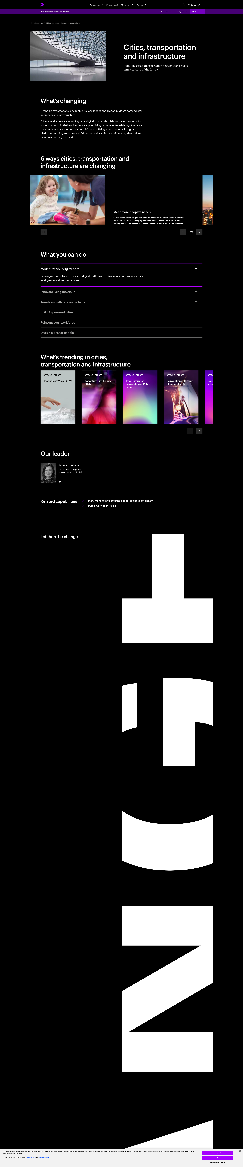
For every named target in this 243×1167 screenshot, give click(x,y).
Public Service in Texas (102, 505)
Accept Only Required (217, 1158)
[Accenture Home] (48, 5)
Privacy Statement (44, 1157)
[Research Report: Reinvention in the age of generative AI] (181, 397)
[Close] (240, 1151)
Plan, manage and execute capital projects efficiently (120, 500)
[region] (121, 1158)
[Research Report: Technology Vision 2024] (58, 397)
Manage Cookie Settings (217, 1162)
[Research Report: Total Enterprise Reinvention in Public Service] (140, 397)
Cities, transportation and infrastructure (55, 12)
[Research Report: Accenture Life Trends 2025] (99, 397)
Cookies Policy (31, 1157)
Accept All (217, 1153)
